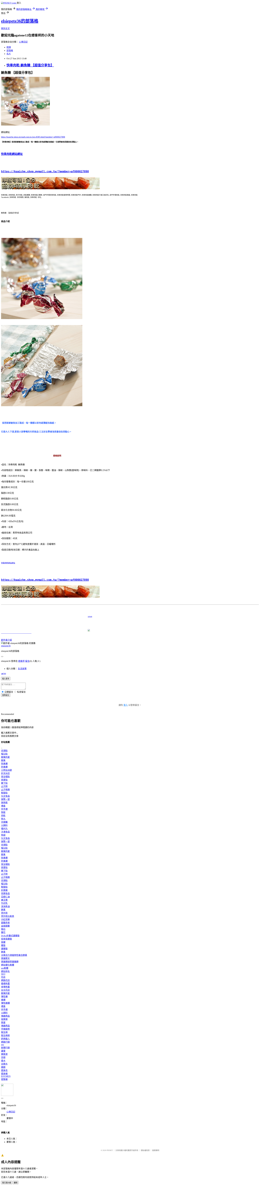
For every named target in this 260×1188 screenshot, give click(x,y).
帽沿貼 (4, 754)
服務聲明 (155, 1150)
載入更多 (5, 679)
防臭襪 (4, 767)
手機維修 (5, 1029)
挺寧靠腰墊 (6, 939)
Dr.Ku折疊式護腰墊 (10, 936)
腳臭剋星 (5, 757)
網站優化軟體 (7, 965)
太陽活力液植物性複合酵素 (14, 955)
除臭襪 (4, 763)
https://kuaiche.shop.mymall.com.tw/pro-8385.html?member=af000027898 (33, 137)
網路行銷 (5, 1042)
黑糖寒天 (5, 958)
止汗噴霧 (5, 789)
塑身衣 (4, 1070)
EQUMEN (6, 1076)
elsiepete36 (6, 646)
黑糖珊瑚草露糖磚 (9, 961)
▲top (3, 673)
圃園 (3, 1067)
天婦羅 (4, 822)
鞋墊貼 (4, 793)
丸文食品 (5, 796)
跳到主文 (5, 28)
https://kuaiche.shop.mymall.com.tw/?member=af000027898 (45, 171)
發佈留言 (5, 695)
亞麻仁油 (5, 897)
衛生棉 (4, 1032)
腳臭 (3, 760)
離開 (15, 1183)
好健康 (4, 890)
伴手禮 (4, 809)
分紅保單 (5, 919)
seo (2, 1044)
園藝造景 (5, 923)
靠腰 (3, 942)
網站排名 (5, 971)
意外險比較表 (7, 916)
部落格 (9, 50)
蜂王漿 (4, 900)
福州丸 (4, 828)
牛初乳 (4, 903)
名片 (8, 54)
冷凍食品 (5, 832)
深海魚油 (5, 906)
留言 (27, 661)
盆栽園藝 (5, 926)
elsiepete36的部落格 (19, 21)
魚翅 (3, 835)
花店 (3, 977)
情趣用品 (5, 1016)
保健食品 (5, 893)
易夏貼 (4, 780)
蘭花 (3, 932)
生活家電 (22, 669)
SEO (3, 974)
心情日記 (23, 42)
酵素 (3, 910)
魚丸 (3, 819)
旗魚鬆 (4, 802)
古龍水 (4, 1064)
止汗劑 (4, 786)
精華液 (4, 1054)
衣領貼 (4, 750)
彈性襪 (4, 996)
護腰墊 (4, 949)
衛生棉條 (5, 1035)
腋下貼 (4, 783)
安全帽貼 (5, 776)
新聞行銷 (5, 1048)
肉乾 (3, 815)
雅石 (3, 929)
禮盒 (3, 806)
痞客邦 (21, 661)
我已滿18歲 (6, 1183)
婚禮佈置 (5, 983)
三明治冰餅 (6, 770)
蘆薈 (3, 1051)
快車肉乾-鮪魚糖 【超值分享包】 (30, 65)
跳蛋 (3, 1022)
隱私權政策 (145, 1150)
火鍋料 (4, 825)
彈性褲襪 (5, 1003)
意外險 (4, 913)
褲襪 (3, 1000)
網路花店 (5, 980)
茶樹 (3, 1057)
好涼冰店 (5, 773)
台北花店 (5, 990)
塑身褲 (4, 1073)
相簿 (8, 47)
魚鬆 (3, 812)
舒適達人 (5, 1039)
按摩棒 (4, 1019)
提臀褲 (4, 1079)
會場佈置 (5, 987)
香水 (3, 1061)
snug (46, 616)
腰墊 (3, 945)
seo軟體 (4, 968)
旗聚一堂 (5, 799)
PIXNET (110, 1150)
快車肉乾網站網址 (12, 154)
